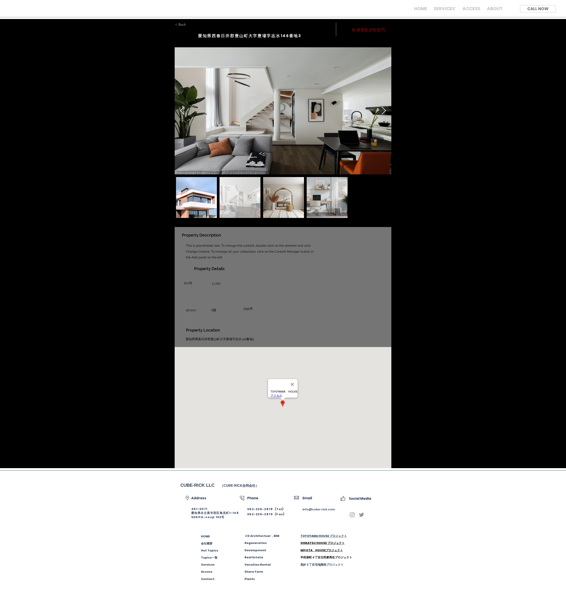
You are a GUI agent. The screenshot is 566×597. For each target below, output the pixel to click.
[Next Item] (383, 111)
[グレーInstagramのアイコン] (352, 514)
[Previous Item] (182, 111)
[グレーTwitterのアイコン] (361, 514)
